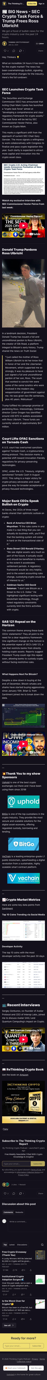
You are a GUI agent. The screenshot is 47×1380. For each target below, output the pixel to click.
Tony (5, 1129)
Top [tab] (5, 1245)
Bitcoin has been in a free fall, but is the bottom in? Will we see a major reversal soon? (17, 1308)
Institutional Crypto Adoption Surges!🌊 (13, 1278)
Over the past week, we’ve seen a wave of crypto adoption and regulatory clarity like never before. (17, 1284)
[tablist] (13, 1212)
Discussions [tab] (22, 1245)
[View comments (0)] (13, 50)
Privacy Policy (23, 1175)
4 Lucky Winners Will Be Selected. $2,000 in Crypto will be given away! (17, 1259)
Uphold (6, 782)
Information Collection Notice (28, 1172)
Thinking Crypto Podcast (18, 42)
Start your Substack (17, 1368)
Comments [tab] (8, 1212)
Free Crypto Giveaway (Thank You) (14, 1253)
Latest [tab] (12, 1245)
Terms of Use (36, 1169)
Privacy (35, 1359)
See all (7, 1325)
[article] (23, 1261)
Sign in (41, 3)
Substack (10, 1374)
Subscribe (32, 3)
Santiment (7, 908)
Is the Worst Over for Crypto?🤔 (13, 1302)
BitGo (5, 814)
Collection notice (24, 1361)
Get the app (36, 1368)
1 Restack (22, 1184)
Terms (42, 1359)
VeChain (6, 856)
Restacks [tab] (19, 1212)
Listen (41, 43)
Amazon (24, 1074)
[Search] (42, 1244)
